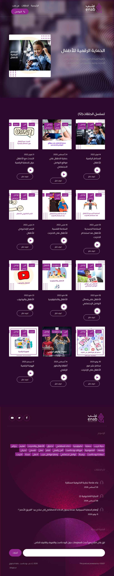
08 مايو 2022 (62, 295)
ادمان (35, 454)
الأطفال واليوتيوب (25, 299)
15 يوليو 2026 (93, 514)
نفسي (49, 195)
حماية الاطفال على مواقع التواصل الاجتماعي (58, 162)
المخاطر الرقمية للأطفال (93, 160)
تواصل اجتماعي (81, 126)
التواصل (18, 11)
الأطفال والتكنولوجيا (57, 299)
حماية (16, 124)
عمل (41, 450)
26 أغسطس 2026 (91, 487)
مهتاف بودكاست (74, 450)
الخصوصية (90, 450)
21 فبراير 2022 (29, 154)
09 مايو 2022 (96, 295)
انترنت (98, 124)
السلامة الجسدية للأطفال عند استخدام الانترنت (91, 233)
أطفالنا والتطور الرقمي (60, 367)
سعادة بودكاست (96, 454)
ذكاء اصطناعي (63, 446)
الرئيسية (35, 5)
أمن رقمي (90, 126)
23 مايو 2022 (29, 295)
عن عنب (15, 5)
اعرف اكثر (91, 176)
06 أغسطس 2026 (91, 500)
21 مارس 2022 (28, 224)
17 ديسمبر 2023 (28, 361)
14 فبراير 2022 (96, 154)
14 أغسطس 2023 (60, 361)
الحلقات (25, 5)
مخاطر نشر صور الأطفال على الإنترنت (91, 367)
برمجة (82, 454)
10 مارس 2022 (62, 224)
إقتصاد (100, 450)
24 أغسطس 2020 (60, 154)
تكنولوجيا (56, 265)
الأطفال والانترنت (46, 267)
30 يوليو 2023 (95, 361)
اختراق (50, 446)
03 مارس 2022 (95, 224)
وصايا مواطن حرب (49, 454)
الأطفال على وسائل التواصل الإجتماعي (91, 301)
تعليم (22, 446)
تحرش (23, 450)
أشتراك (15, 552)
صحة (27, 454)
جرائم (14, 446)
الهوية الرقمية (27, 365)
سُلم (48, 450)
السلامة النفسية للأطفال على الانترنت (57, 231)
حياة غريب (99, 446)
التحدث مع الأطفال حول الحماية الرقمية (24, 160)
